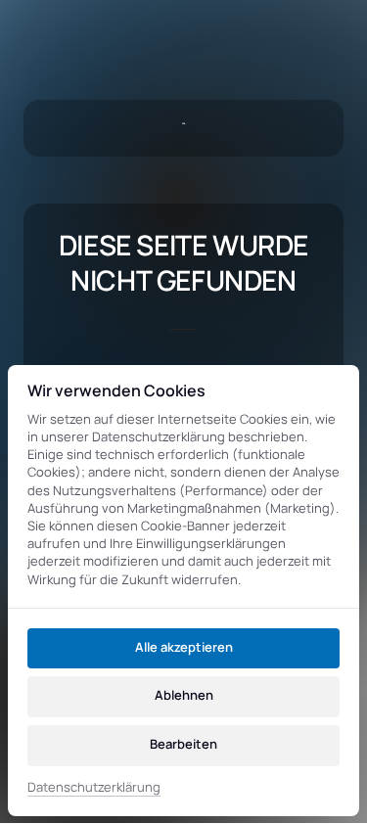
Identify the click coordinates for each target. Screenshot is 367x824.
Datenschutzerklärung (94, 788)
